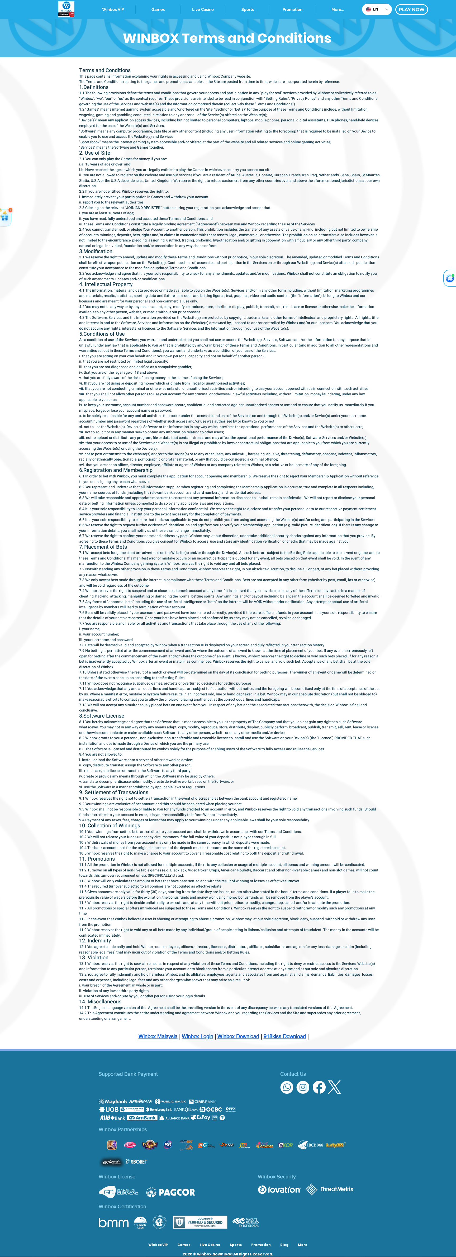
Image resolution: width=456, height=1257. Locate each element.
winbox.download (214, 1254)
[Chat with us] (449, 278)
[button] (247, 10)
